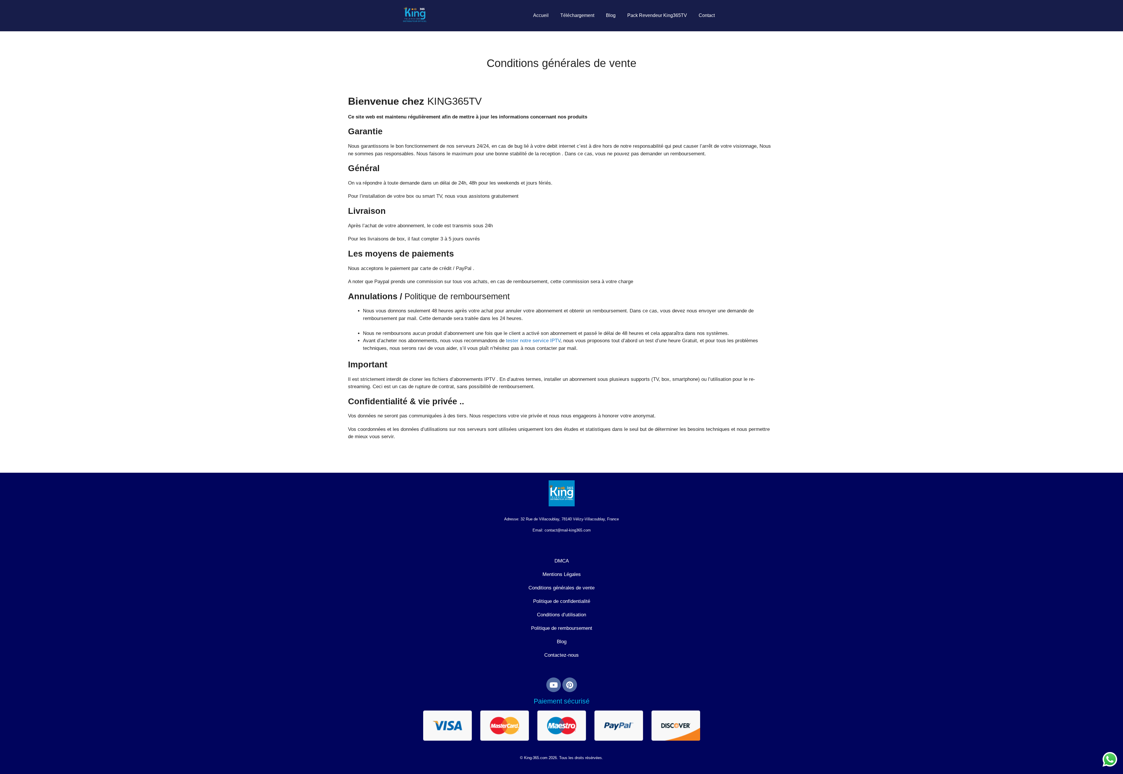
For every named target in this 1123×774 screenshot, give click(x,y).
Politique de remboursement (561, 628)
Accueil (541, 15)
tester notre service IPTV (533, 340)
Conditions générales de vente (561, 588)
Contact (707, 15)
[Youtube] (553, 684)
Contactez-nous (561, 655)
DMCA (561, 561)
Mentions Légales (561, 574)
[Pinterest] (569, 684)
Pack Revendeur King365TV (657, 15)
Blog (611, 15)
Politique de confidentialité (561, 601)
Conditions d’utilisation (561, 615)
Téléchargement (577, 15)
